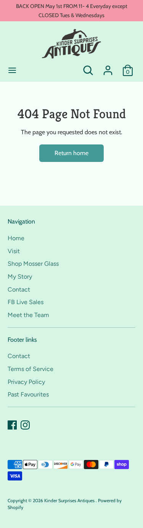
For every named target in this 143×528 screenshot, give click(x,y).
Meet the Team (28, 315)
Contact (19, 289)
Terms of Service (30, 369)
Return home (71, 153)
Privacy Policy (26, 381)
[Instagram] (25, 425)
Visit (14, 251)
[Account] (108, 67)
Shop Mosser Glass (33, 263)
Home (16, 238)
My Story (20, 276)
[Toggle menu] (12, 70)
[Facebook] (12, 425)
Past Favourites (28, 394)
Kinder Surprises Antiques (70, 500)
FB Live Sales (25, 302)
